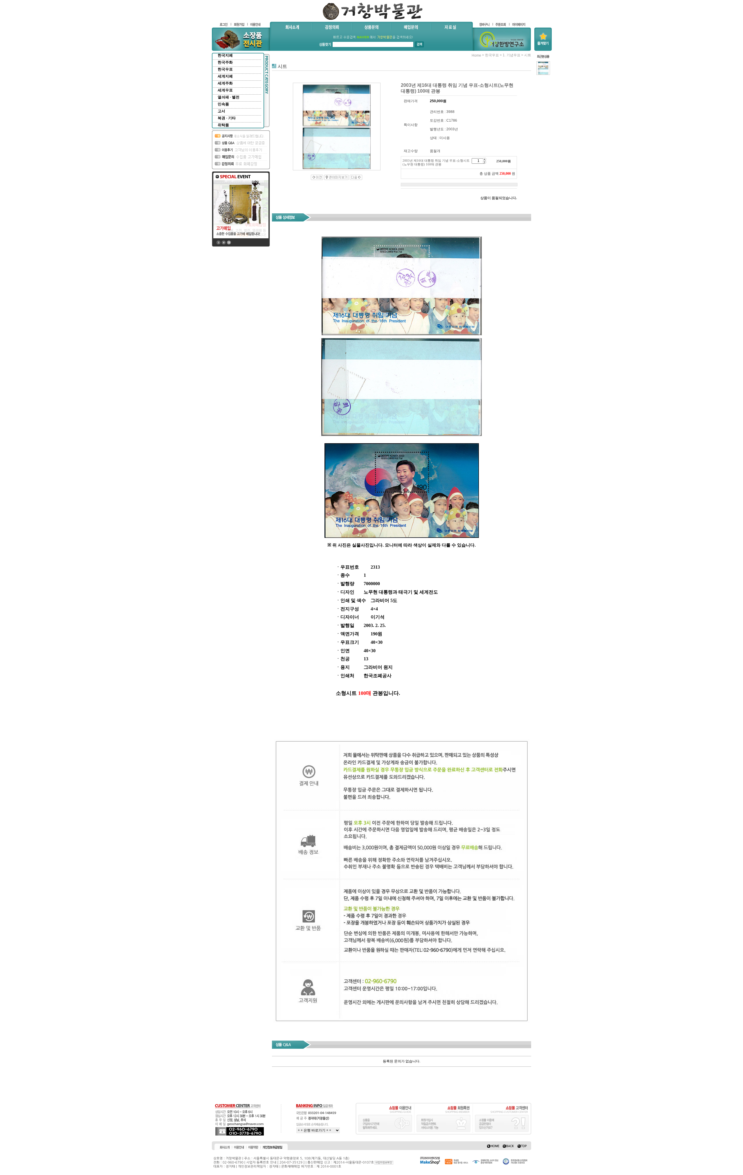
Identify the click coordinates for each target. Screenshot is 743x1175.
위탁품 (223, 125)
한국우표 (225, 69)
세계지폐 (225, 76)
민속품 (223, 104)
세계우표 (225, 90)
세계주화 (225, 83)
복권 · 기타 (227, 118)
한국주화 (225, 62)
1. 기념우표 (511, 55)
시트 (527, 55)
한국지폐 (225, 55)
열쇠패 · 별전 (228, 97)
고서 (221, 111)
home (476, 55)
